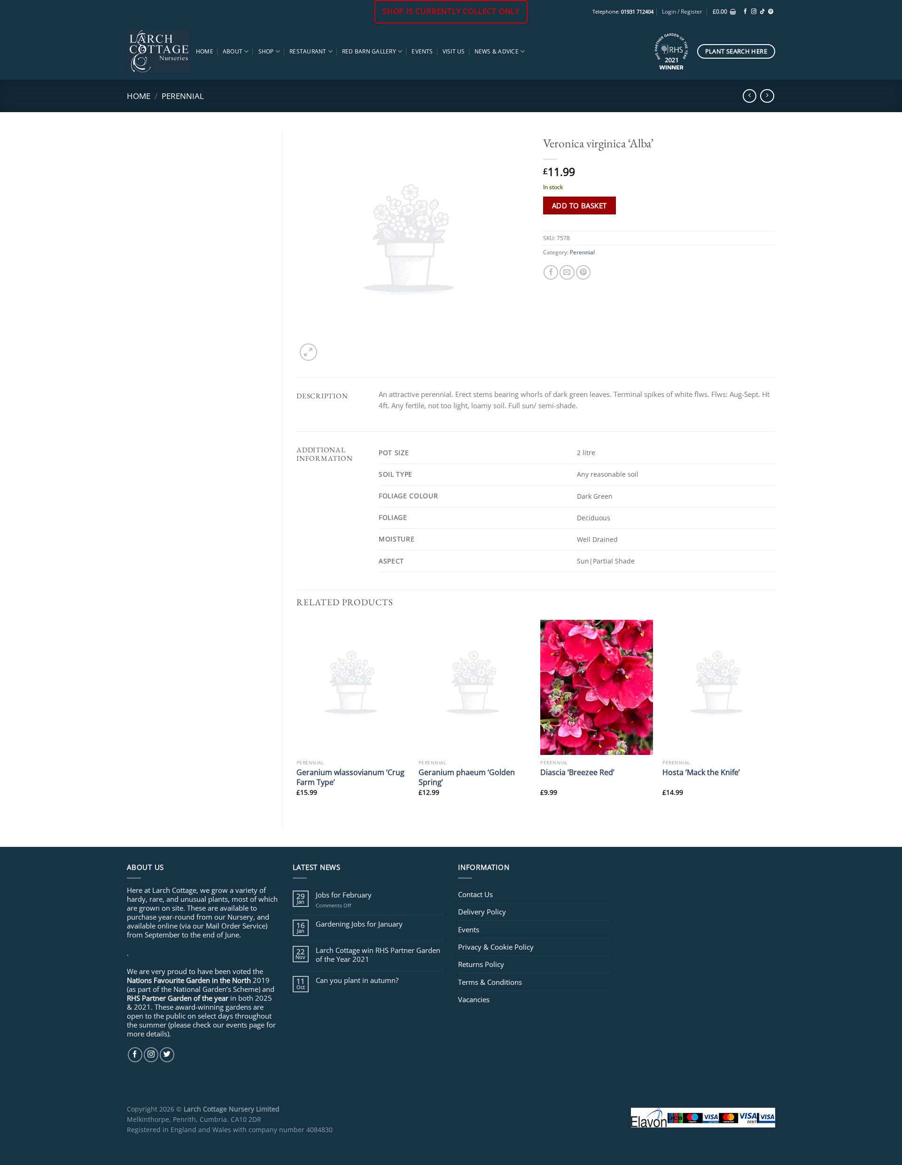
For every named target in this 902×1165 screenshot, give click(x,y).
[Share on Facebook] (551, 272)
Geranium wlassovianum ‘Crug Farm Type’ (350, 777)
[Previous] (297, 716)
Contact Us (475, 894)
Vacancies (474, 999)
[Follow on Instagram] (753, 12)
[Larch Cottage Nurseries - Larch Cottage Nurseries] (159, 51)
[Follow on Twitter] (167, 1054)
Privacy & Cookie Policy (496, 947)
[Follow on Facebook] (745, 12)
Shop (266, 51)
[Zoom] (308, 352)
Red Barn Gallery (369, 51)
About (232, 51)
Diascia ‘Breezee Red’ (577, 772)
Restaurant (307, 51)
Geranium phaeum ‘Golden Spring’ (467, 777)
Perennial (183, 95)
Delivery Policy (482, 911)
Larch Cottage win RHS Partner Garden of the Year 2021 (378, 954)
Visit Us (454, 51)
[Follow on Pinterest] (770, 12)
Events (422, 51)
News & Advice (496, 51)
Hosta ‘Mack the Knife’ (701, 772)
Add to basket (579, 205)
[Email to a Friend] (567, 272)
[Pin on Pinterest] (583, 272)
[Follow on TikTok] (762, 12)
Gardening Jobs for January (359, 924)
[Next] (775, 716)
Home (204, 51)
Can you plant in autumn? (357, 980)
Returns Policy (481, 964)
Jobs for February (344, 895)
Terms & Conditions (490, 982)
